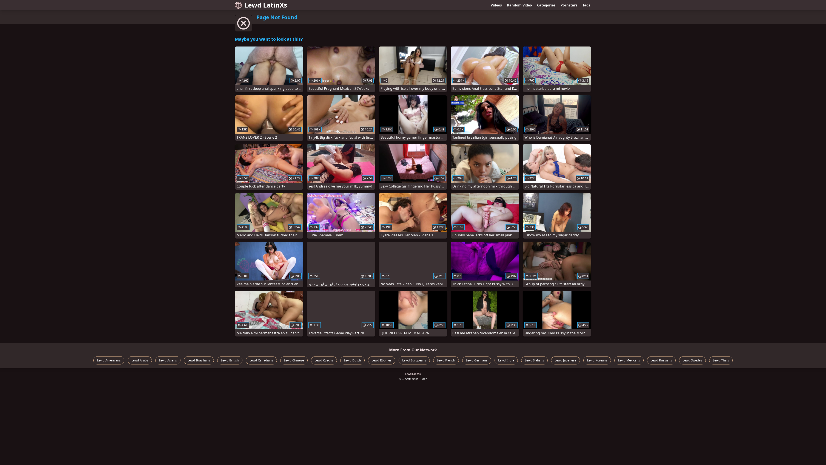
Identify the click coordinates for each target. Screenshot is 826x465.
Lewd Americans (109, 360)
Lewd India (506, 360)
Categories (546, 5)
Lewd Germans (476, 360)
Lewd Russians (661, 360)
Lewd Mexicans (629, 360)
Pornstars (569, 5)
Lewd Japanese (565, 360)
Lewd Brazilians (199, 360)
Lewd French (446, 360)
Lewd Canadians (261, 360)
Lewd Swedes (692, 360)
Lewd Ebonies (381, 360)
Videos (496, 5)
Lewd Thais (721, 360)
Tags (586, 5)
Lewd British (230, 360)
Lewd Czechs (324, 360)
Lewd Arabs (139, 360)
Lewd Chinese (294, 360)
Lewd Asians (168, 360)
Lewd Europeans (414, 360)
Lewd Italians (534, 360)
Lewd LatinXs (265, 5)
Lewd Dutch (352, 360)
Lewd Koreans (597, 360)
